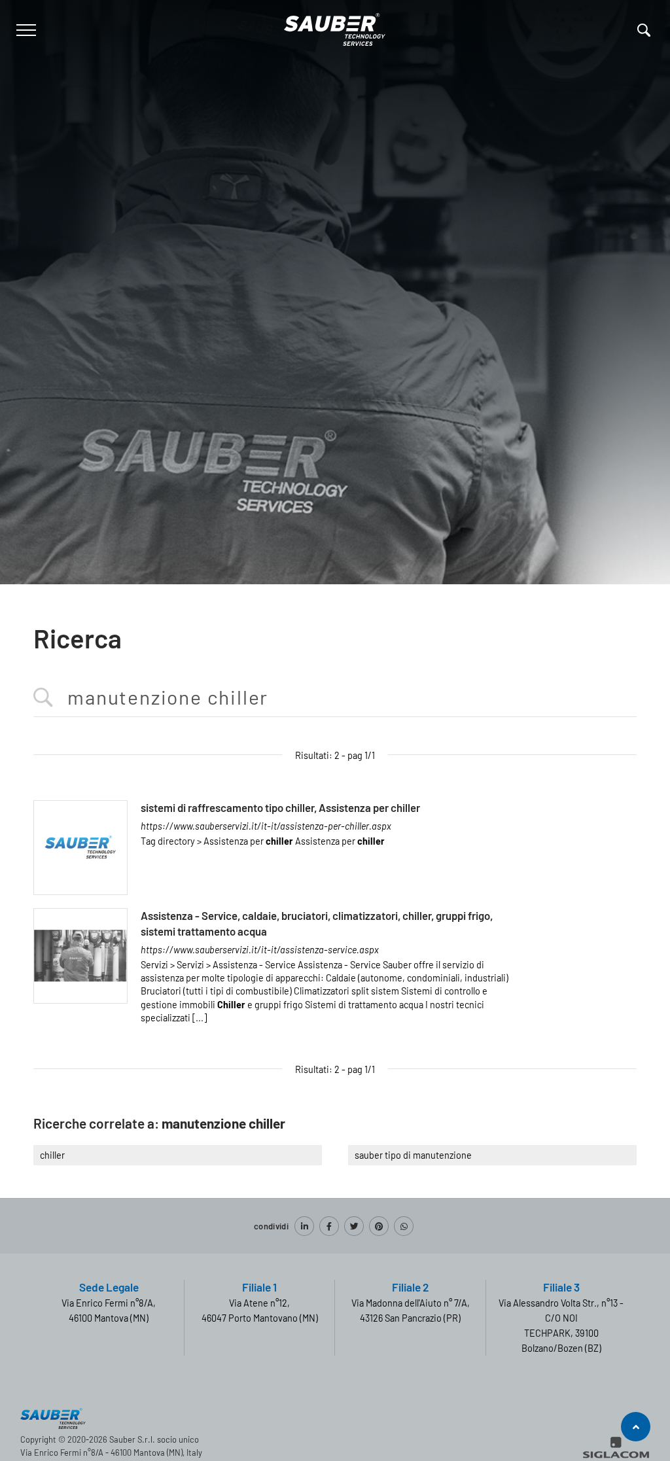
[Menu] (24, 30)
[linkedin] (304, 1226)
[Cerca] (643, 30)
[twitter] (354, 1226)
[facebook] (329, 1226)
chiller (52, 1155)
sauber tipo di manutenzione (413, 1155)
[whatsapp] (404, 1226)
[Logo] (334, 27)
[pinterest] (379, 1226)
